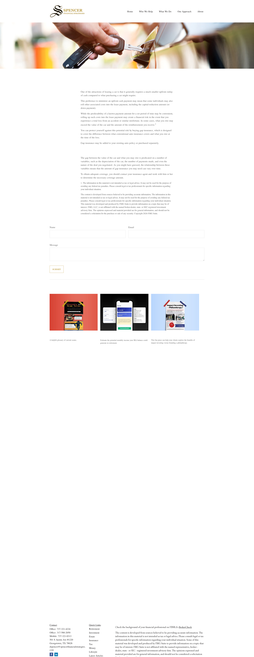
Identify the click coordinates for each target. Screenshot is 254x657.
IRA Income (107, 334)
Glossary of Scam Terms (64, 334)
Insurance (93, 640)
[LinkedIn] (56, 654)
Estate (92, 636)
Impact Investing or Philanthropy (170, 334)
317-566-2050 (63, 632)
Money (92, 647)
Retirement (94, 628)
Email (131, 227)
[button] (130, 11)
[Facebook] (51, 654)
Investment (94, 632)
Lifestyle (93, 651)
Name (52, 227)
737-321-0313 (64, 636)
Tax (91, 644)
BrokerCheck (185, 627)
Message (54, 244)
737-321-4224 (63, 628)
